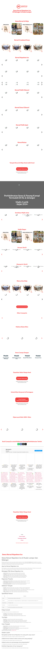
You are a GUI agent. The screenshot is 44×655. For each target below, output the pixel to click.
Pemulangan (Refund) (22, 539)
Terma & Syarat (22, 537)
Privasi (22, 541)
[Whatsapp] (18, 445)
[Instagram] (23, 445)
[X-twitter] (25, 445)
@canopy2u (8, 450)
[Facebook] (21, 445)
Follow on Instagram (38, 451)
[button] (2, 29)
